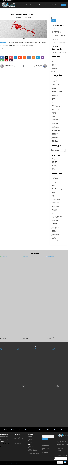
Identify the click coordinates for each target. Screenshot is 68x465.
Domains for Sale (54, 95)
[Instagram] (0, 443)
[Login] (52, 4)
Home (16, 4)
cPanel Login (63, 4)
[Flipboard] (6, 60)
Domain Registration (4, 436)
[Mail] (5, 443)
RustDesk (53, 28)
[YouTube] (0, 446)
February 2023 (54, 62)
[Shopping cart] (55, 4)
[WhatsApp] (2, 60)
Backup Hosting (54, 80)
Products (27, 4)
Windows (53, 138)
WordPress (53, 140)
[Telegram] (38, 57)
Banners (53, 81)
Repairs (52, 120)
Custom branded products (56, 91)
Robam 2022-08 (3, 337)
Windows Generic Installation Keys (58, 42)
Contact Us (41, 4)
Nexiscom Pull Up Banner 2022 (53, 337)
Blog (31, 4)
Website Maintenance (55, 136)
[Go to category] (65, 150)
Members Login (45, 445)
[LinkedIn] (15, 57)
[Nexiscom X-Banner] (34, 295)
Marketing (53, 102)
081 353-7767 (61, 451)
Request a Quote (54, 122)
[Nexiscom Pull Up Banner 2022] (57, 295)
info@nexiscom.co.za (62, 455)
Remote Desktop (54, 119)
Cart (52, 85)
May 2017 (53, 69)
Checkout (53, 87)
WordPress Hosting (4, 439)
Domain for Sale (17, 443)
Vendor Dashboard (55, 129)
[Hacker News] (24, 57)
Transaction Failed (55, 127)
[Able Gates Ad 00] (1, 386)
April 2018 (53, 67)
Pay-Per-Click (54, 113)
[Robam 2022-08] (11, 295)
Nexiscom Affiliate (55, 108)
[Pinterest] (11, 57)
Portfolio (30, 442)
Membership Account (55, 103)
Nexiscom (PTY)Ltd (13, 463)
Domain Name (54, 92)
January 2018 (54, 68)
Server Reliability (54, 124)
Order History (54, 112)
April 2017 (53, 71)
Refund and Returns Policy (56, 117)
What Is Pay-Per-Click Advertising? (58, 35)
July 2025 (53, 60)
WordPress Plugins (55, 141)
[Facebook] (2, 57)
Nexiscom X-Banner (27, 337)
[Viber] (42, 57)
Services (20, 4)
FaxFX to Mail (54, 96)
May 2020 (53, 64)
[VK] (29, 57)
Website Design (54, 131)
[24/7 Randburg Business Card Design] (53, 386)
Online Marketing (54, 110)
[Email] (11, 60)
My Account (53, 105)
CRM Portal (53, 89)
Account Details (48, 4)
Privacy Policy (54, 115)
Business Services (55, 84)
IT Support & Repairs (55, 101)
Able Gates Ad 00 (7, 385)
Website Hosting (54, 133)
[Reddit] (20, 57)
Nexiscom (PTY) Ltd (55, 106)
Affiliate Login (45, 446)
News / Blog (30, 437)
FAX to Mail (16, 445)
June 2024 (53, 61)
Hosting (53, 98)
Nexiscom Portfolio (55, 109)
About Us (35, 4)
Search (52, 15)
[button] (65, 462)
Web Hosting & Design (55, 130)
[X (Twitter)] (6, 57)
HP (52, 99)
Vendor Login (45, 449)
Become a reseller (46, 448)
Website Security (54, 137)
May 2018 (53, 65)
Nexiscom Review (62, 52)
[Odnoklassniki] (33, 57)
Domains (53, 94)
